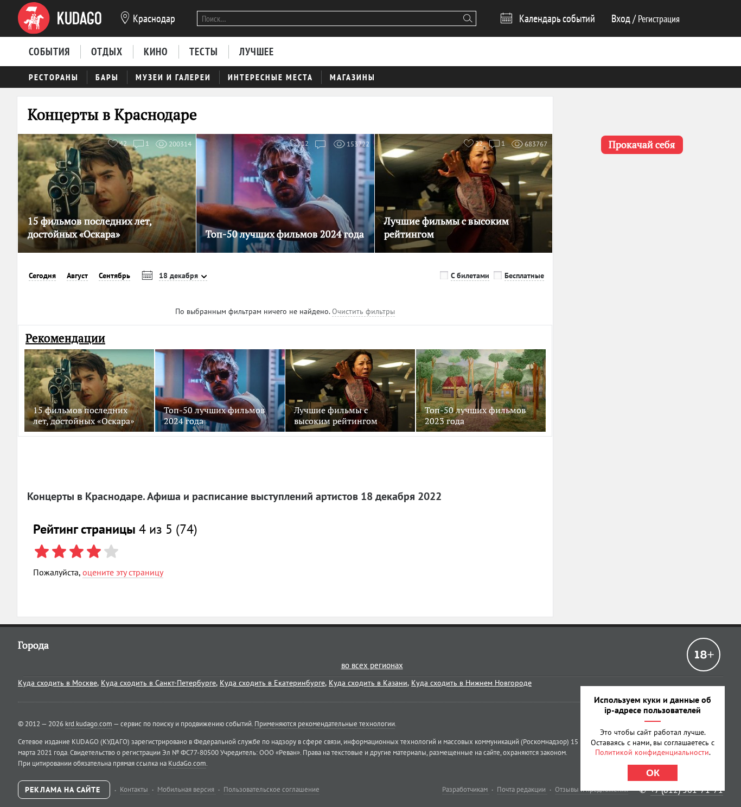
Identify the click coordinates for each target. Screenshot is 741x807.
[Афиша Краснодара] (59, 18)
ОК (653, 772)
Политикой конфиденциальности (652, 752)
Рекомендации (65, 338)
